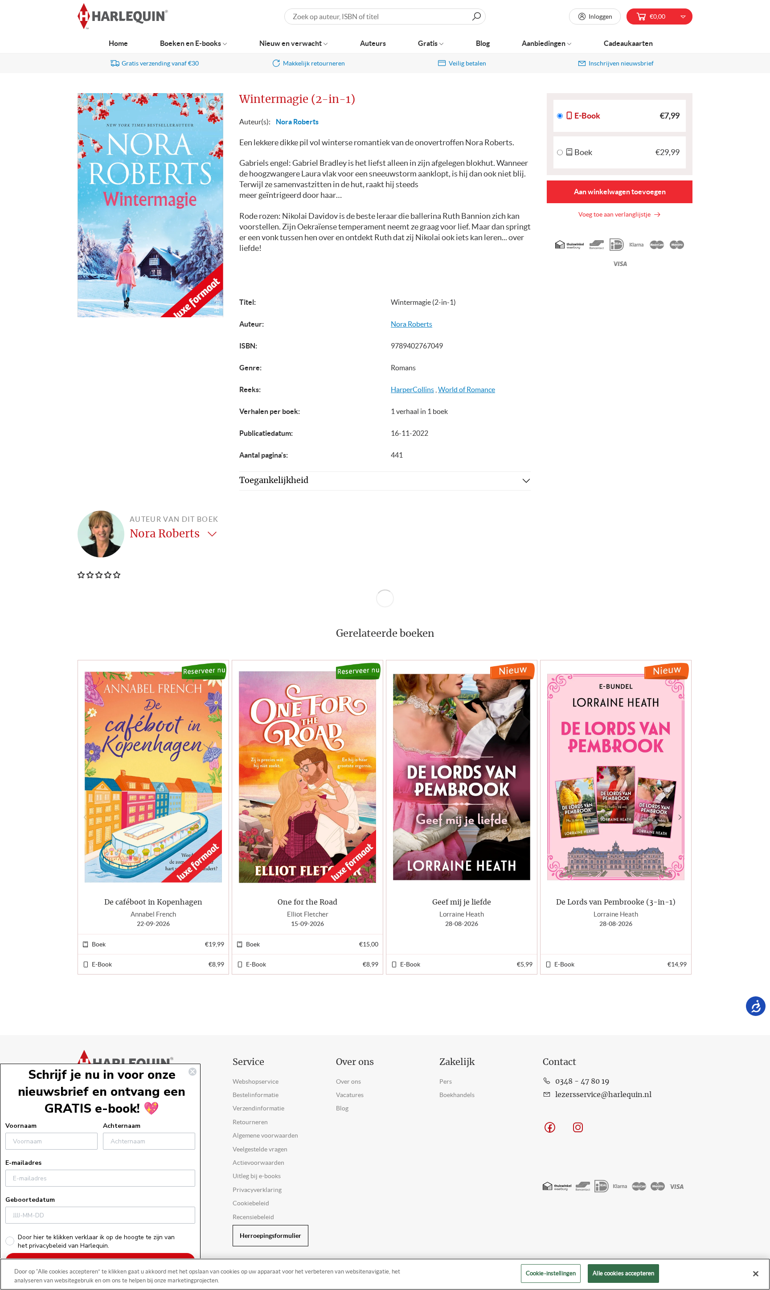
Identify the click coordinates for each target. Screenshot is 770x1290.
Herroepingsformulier (270, 1235)
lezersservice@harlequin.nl (603, 1094)
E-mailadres (23, 1163)
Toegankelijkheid (273, 481)
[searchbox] (385, 16)
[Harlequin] (123, 16)
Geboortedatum (30, 1200)
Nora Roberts (297, 122)
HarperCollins (412, 389)
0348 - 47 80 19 (582, 1081)
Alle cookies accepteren (623, 1273)
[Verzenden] (476, 16)
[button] (682, 817)
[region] (385, 1274)
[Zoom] (212, 105)
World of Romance (466, 389)
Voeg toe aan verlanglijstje (615, 214)
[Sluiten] (756, 1273)
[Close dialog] (192, 1071)
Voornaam (21, 1126)
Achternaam (121, 1126)
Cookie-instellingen (551, 1273)
